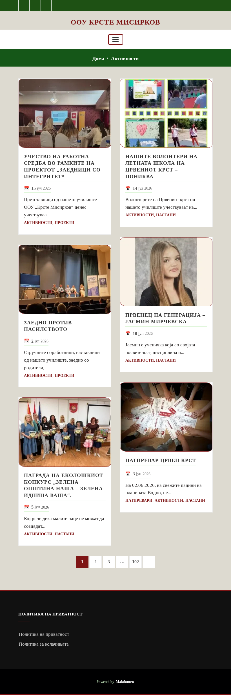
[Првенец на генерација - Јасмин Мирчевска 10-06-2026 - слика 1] (166, 272)
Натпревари (138, 500)
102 (135, 561)
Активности (125, 58)
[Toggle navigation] (115, 39)
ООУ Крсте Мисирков (115, 22)
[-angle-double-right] (149, 562)
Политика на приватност (44, 634)
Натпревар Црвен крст (160, 460)
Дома (98, 58)
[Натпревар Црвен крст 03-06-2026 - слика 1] (166, 417)
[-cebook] (24, 5)
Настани (64, 534)
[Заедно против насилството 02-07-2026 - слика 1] (65, 279)
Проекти (64, 223)
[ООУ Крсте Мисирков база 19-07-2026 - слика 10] (115, 14)
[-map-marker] (46, 5)
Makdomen (125, 682)
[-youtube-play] (35, 5)
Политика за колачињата (44, 644)
